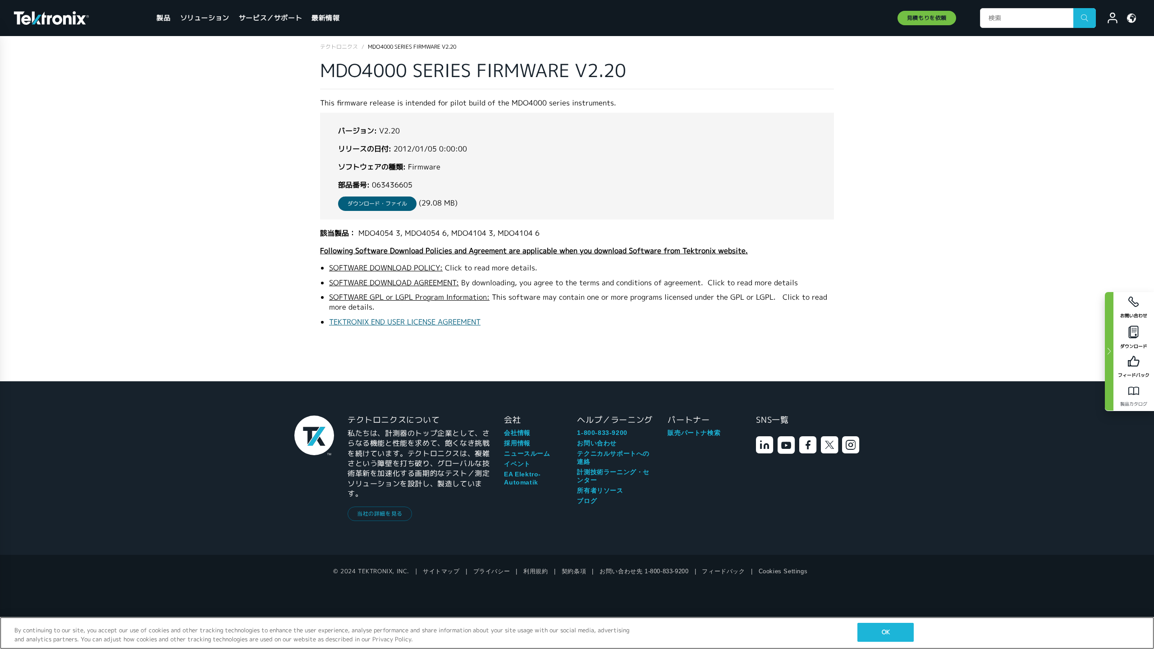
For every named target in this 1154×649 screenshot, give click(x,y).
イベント (517, 463)
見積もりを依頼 (927, 18)
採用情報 (517, 443)
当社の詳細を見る (380, 513)
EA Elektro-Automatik (522, 478)
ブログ (587, 500)
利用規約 (535, 571)
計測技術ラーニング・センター (613, 476)
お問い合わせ (597, 443)
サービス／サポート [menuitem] (270, 18)
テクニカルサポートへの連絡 (613, 457)
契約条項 (574, 571)
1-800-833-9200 (602, 432)
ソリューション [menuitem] (204, 18)
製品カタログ (1133, 404)
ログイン (1108, 19)
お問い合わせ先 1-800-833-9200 (644, 571)
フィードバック (723, 571)
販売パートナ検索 (694, 432)
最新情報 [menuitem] (325, 18)
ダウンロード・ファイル (377, 203)
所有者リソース (600, 490)
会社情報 (517, 432)
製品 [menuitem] (163, 18)
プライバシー (491, 571)
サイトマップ (441, 571)
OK (886, 632)
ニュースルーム (527, 453)
